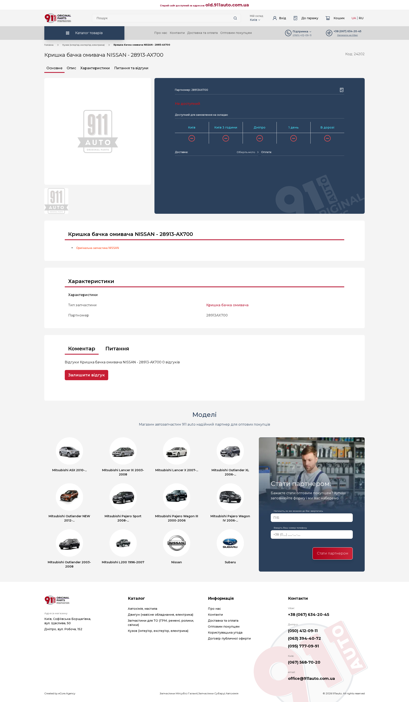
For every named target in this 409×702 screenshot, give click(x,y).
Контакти (177, 33)
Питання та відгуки (131, 68)
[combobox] (247, 152)
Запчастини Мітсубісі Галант (178, 693)
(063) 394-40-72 (304, 638)
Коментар (81, 348)
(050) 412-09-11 (302, 35)
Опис (71, 68)
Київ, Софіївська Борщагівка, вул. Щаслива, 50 (67, 621)
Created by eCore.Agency (59, 693)
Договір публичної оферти (229, 638)
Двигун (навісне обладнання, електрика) (160, 615)
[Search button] (235, 18)
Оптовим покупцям (236, 33)
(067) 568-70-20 (304, 662)
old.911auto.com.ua (227, 4)
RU (361, 18)
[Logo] (58, 18)
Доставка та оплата (202, 33)
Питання (117, 348)
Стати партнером (332, 553)
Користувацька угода (225, 632)
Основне (54, 68)
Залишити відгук (86, 375)
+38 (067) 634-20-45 (308, 614)
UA (353, 18)
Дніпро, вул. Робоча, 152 (63, 629)
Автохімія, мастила (142, 609)
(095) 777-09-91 (303, 646)
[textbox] (246, 152)
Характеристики (95, 68)
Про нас (160, 33)
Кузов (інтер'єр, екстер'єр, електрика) (83, 44)
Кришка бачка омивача (227, 305)
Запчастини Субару (211, 693)
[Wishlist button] (341, 89)
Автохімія (232, 693)
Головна (48, 44)
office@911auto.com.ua (311, 678)
